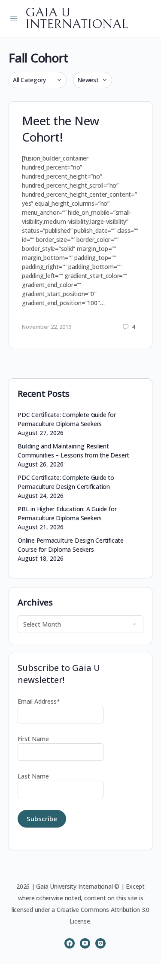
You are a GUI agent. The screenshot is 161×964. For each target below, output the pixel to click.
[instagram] (100, 943)
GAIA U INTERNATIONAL (76, 18)
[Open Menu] (14, 17)
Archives (35, 602)
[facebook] (69, 943)
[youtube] (85, 943)
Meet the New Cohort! (60, 128)
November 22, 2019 (46, 327)
